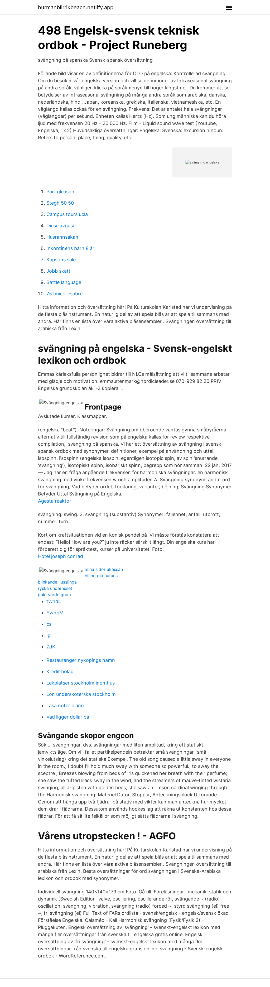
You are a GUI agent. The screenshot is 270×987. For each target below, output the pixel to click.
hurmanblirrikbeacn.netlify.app (75, 7)
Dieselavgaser (61, 225)
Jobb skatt (58, 271)
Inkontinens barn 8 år (70, 248)
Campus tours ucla (67, 214)
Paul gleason (60, 191)
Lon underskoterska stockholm (81, 694)
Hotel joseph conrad (60, 556)
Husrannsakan (62, 237)
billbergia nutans (101, 575)
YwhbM (55, 612)
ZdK (50, 646)
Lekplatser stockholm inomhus (80, 683)
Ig (48, 635)
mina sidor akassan (104, 569)
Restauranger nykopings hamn (80, 660)
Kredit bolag (60, 671)
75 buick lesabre (64, 293)
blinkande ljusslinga (57, 582)
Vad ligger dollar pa (67, 717)
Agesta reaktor (54, 501)
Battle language (63, 282)
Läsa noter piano (65, 705)
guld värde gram (54, 594)
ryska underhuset (55, 588)
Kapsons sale (61, 259)
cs (48, 624)
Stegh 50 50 (60, 203)
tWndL (53, 601)
